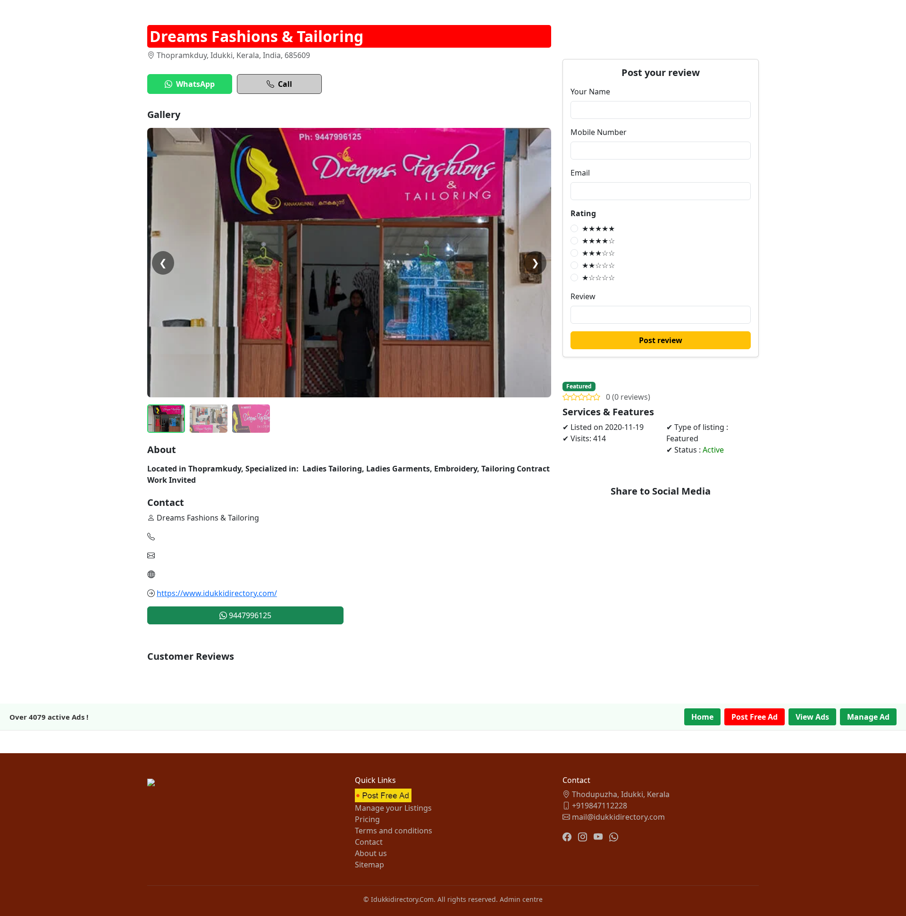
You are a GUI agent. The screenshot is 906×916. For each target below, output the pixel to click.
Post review (660, 340)
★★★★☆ (598, 240)
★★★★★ (598, 228)
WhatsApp (195, 84)
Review (583, 296)
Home (702, 717)
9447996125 (249, 615)
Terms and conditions (393, 830)
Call (285, 84)
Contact (369, 842)
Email (580, 173)
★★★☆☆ (598, 253)
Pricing (367, 819)
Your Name (590, 91)
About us (371, 853)
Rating (583, 213)
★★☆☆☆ (598, 265)
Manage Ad (868, 717)
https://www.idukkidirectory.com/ (217, 593)
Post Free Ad (754, 717)
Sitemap (369, 864)
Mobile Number (598, 132)
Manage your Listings (393, 808)
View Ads (812, 717)
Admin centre (521, 899)
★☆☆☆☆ (598, 277)
